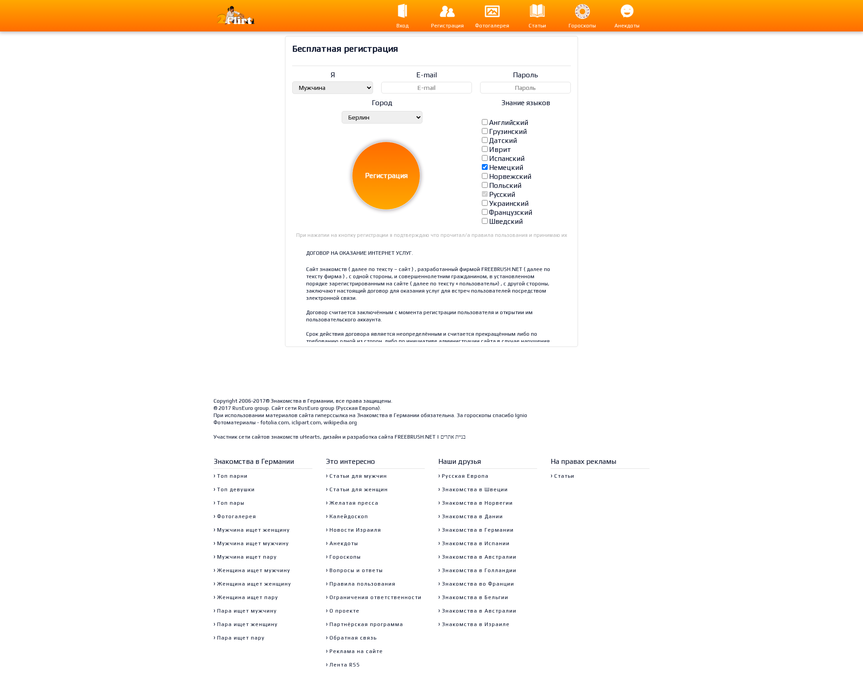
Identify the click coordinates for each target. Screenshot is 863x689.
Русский (502, 194)
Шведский (506, 221)
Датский (503, 140)
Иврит (500, 149)
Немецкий (506, 167)
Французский (510, 212)
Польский (505, 185)
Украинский (509, 203)
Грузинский (508, 131)
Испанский (507, 158)
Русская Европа (358, 408)
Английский (508, 122)
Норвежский (510, 176)
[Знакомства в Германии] (245, 15)
